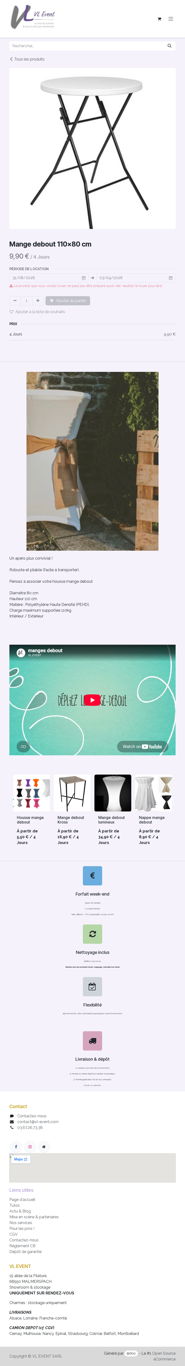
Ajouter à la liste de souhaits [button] (40, 311)
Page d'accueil (22, 1199)
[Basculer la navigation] (171, 19)
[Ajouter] (38, 300)
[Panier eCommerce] (159, 19)
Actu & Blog (20, 1211)
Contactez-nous (31, 1116)
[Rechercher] (170, 46)
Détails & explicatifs (92, 1085)
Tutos (14, 1205)
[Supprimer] (15, 300)
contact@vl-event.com (38, 1121)
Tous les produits (29, 59)
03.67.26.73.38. (30, 1127)
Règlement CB (22, 1246)
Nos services (20, 1222)
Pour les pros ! (21, 1228)
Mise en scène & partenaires (34, 1217)
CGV (13, 1234)
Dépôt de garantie (25, 1251)
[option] (92, 812)
